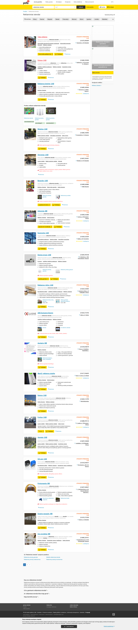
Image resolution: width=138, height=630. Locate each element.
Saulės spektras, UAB (31, 612)
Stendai (44, 327)
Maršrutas (67, 54)
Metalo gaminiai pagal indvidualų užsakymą (49, 145)
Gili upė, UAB (42, 459)
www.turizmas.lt (49, 614)
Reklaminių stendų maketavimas (32, 559)
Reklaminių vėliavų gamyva (67, 269)
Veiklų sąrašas (49, 2)
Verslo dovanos (61, 187)
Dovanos (40, 261)
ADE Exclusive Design (45, 313)
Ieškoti (81, 7)
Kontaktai (39, 612)
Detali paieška (89, 7)
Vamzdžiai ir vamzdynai (55, 135)
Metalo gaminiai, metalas (43, 135)
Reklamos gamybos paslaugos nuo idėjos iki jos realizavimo (53, 504)
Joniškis (96, 19)
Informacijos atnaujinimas (73, 612)
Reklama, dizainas (47, 45)
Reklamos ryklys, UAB (45, 285)
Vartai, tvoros (65, 135)
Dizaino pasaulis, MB (45, 514)
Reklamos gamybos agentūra (46, 275)
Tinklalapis (59, 54)
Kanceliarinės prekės (42, 291)
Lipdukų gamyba (43, 279)
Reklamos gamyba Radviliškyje (46, 363)
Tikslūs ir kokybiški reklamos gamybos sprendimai (51, 201)
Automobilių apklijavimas (45, 54)
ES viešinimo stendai (65, 327)
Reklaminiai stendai (28, 118)
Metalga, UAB (42, 129)
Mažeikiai (104, 19)
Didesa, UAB (42, 60)
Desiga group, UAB (44, 255)
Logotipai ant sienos (44, 204)
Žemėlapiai (59, 2)
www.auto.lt (41, 614)
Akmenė (74, 19)
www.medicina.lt (34, 614)
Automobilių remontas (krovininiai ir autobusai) (48, 43)
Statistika (82, 612)
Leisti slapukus (70, 626)
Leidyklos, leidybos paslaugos (45, 66)
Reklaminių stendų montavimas (54, 559)
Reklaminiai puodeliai (66, 195)
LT (112, 2)
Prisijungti (87, 612)
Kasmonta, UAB (43, 233)
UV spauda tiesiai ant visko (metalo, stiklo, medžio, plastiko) (53, 333)
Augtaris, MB (42, 343)
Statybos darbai (53, 239)
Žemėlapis (111, 7)
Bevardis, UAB (43, 181)
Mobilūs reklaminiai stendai (53, 557)
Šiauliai (57, 19)
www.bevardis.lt (50, 123)
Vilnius (35, 19)
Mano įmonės (89, 2)
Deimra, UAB (42, 395)
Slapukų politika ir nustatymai (59, 612)
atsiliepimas (85, 93)
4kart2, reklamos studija (46, 373)
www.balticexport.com (58, 614)
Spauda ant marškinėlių (44, 226)
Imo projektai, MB (44, 534)
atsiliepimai (86, 220)
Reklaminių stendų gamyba (31, 557)
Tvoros (40, 431)
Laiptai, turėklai (41, 161)
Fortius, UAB (42, 417)
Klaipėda (50, 19)
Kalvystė (60, 161)
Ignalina (89, 19)
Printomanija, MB (44, 483)
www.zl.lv (33, 616)
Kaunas (42, 19)
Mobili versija (73, 607)
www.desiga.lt (38, 123)
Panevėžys (65, 19)
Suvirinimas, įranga (62, 444)
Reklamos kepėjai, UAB (46, 84)
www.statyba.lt (26, 614)
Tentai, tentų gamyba (52, 187)
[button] (113, 19)
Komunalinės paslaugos (43, 239)
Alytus (81, 19)
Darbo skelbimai (78, 2)
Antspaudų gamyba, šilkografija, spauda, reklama (50, 473)
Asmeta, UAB (42, 437)
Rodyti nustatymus (108, 626)
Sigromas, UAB (43, 155)
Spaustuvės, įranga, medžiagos (65, 465)
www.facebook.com (29, 121)
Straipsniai (67, 2)
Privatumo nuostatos (47, 612)
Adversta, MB (42, 211)
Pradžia (24, 607)
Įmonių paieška (38, 2)
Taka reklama (42, 37)
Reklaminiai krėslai (65, 498)
